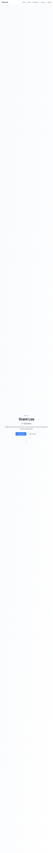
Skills (29, 2)
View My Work (21, 434)
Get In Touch (32, 434)
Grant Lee (5, 2)
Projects (43, 2)
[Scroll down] (26, 441)
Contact (49, 2)
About (23, 2)
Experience (36, 2)
